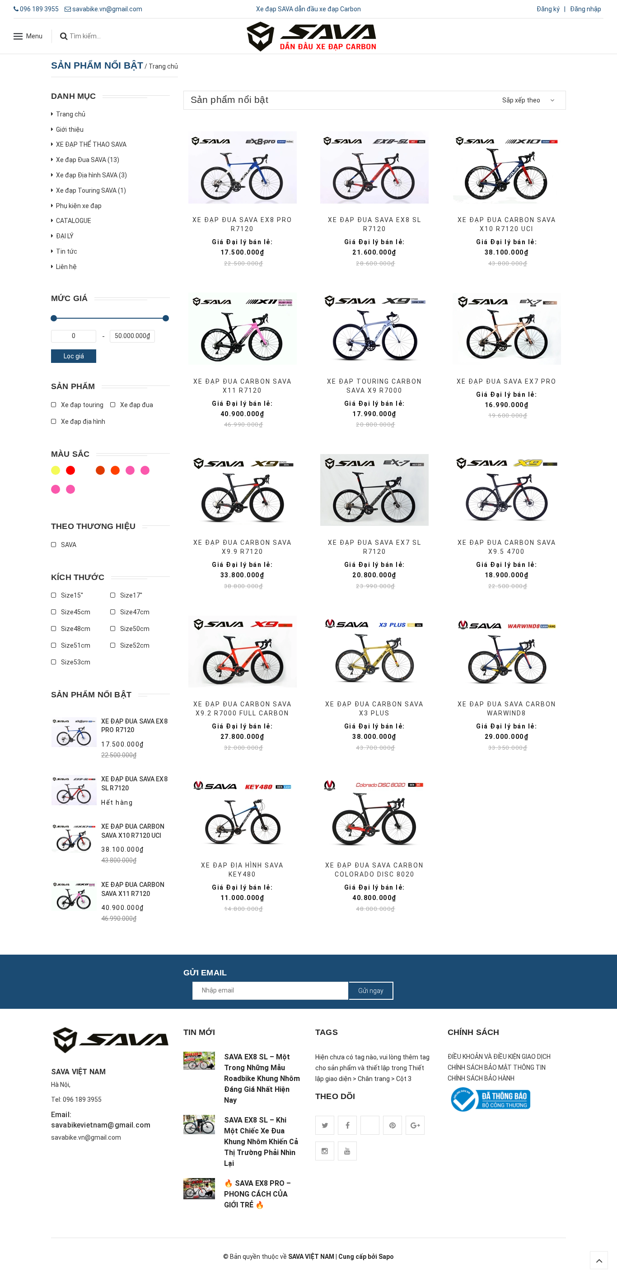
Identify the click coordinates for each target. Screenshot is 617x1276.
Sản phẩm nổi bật (91, 694)
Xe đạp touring (81, 404)
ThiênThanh (56, 493)
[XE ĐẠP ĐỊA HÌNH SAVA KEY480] (242, 812)
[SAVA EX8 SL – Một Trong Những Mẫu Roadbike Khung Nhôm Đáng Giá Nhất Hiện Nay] (199, 1061)
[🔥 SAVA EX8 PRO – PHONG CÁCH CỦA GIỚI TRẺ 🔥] (199, 1188)
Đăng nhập (585, 9)
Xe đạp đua (136, 404)
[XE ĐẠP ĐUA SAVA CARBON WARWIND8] (506, 651)
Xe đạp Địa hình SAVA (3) (91, 175)
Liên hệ (66, 266)
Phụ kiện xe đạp (79, 205)
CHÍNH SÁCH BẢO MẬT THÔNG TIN (497, 1067)
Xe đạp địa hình (82, 421)
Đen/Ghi (116, 474)
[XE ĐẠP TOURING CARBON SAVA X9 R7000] (374, 328)
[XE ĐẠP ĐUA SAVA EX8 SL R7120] (374, 167)
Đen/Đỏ (56, 474)
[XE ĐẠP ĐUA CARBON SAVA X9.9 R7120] (242, 490)
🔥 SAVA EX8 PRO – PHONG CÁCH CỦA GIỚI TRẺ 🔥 (257, 1194)
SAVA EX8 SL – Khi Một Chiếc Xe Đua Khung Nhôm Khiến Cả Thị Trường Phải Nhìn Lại (261, 1142)
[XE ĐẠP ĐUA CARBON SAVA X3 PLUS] (374, 651)
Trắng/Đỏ (101, 474)
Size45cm (75, 612)
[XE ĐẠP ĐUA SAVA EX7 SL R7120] (374, 490)
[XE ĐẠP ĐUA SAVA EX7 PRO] (506, 328)
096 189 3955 (39, 9)
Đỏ (131, 474)
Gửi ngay (370, 990)
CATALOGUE (73, 220)
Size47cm (134, 612)
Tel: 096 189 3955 (76, 1099)
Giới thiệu (70, 129)
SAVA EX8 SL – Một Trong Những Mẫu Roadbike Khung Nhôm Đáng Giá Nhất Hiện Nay (262, 1078)
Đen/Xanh (71, 474)
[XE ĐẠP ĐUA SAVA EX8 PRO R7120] (242, 167)
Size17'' (130, 595)
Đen (146, 474)
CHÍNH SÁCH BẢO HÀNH (481, 1078)
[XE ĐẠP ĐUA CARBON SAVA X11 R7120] (242, 328)
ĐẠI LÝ (65, 236)
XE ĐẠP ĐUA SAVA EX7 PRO (506, 381)
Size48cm (75, 628)
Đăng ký (548, 9)
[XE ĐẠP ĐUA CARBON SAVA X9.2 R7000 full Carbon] (242, 651)
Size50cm (134, 628)
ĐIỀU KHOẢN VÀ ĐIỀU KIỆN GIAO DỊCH (499, 1056)
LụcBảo (71, 493)
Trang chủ (70, 114)
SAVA (68, 544)
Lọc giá (74, 356)
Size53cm (75, 662)
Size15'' (71, 595)
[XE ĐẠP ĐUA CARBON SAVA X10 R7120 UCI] (506, 167)
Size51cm (75, 645)
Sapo (386, 1256)
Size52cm (134, 645)
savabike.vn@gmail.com (107, 9)
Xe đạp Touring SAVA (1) (91, 190)
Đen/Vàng (86, 474)
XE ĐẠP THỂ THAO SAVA (91, 144)
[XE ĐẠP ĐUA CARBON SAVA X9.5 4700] (506, 490)
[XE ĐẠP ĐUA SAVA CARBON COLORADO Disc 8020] (374, 812)
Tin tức (66, 251)
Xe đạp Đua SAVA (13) (87, 159)
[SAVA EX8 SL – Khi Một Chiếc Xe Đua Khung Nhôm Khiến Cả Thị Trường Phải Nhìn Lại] (199, 1124)
